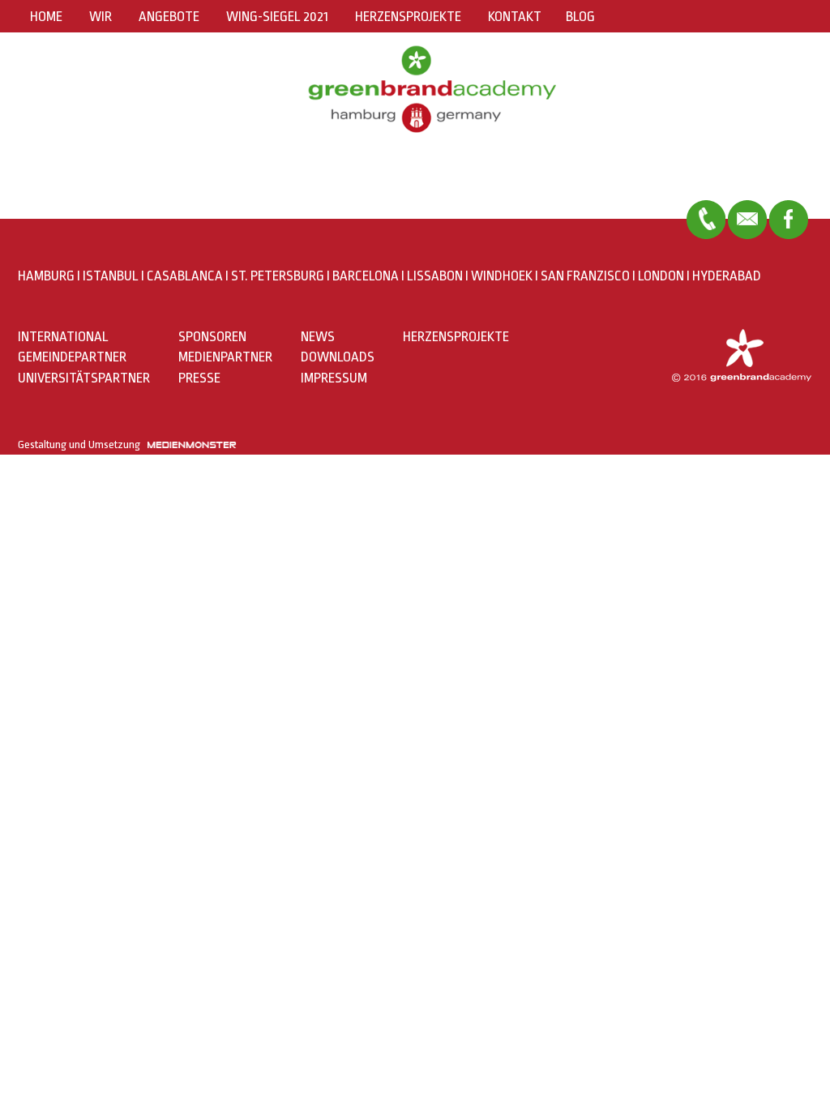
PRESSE (199, 378)
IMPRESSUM (334, 378)
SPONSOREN (212, 336)
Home (46, 16)
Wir (100, 16)
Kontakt (514, 16)
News (318, 336)
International (63, 336)
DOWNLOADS (337, 357)
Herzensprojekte (408, 16)
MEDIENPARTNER (225, 357)
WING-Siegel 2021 (277, 16)
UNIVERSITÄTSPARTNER (84, 378)
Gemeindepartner (72, 357)
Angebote (169, 16)
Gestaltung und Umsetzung (83, 444)
